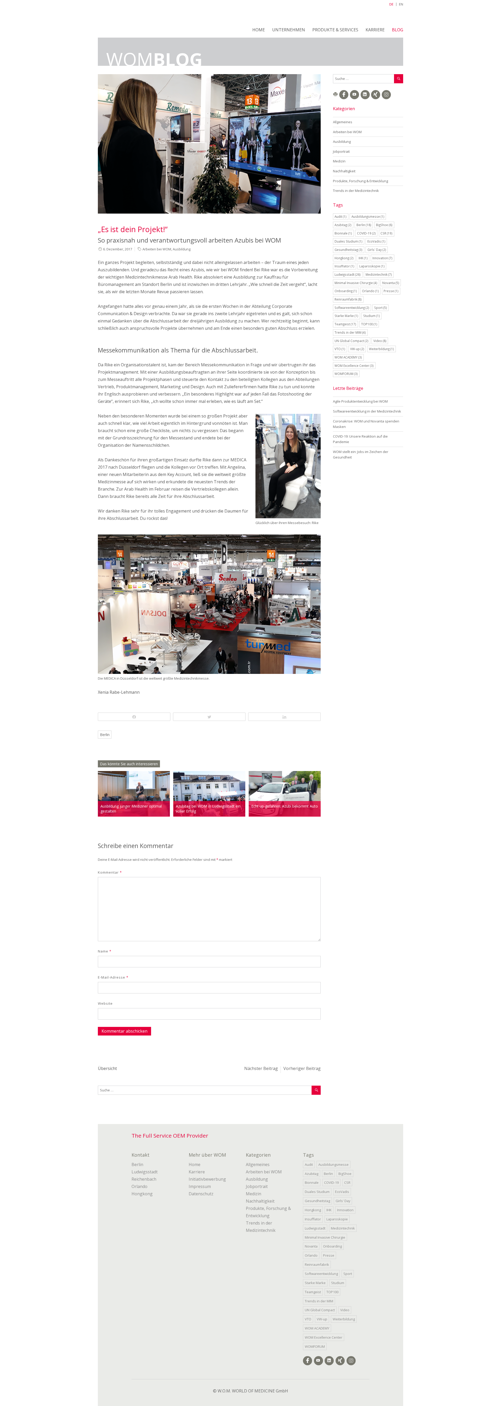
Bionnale (343, 233)
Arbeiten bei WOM (156, 249)
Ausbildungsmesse (367, 216)
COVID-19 (366, 233)
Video (379, 341)
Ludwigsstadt (348, 274)
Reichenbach (144, 1179)
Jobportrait (341, 151)
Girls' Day (376, 250)
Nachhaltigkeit (344, 171)
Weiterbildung (381, 349)
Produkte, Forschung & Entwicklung (360, 181)
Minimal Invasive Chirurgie (356, 283)
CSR (386, 233)
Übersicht (107, 1068)
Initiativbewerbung (207, 1179)
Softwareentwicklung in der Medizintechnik (367, 411)
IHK (363, 258)
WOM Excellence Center (354, 365)
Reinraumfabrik (348, 299)
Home (258, 30)
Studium (371, 316)
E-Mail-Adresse (113, 977)
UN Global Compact (351, 341)
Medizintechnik (379, 274)
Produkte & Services (335, 30)
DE (391, 4)
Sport (380, 307)
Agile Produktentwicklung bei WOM (360, 401)
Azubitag (343, 225)
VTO (340, 349)
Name (104, 951)
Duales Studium (348, 241)
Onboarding (346, 291)
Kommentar (110, 872)
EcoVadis (376, 241)
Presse (391, 291)
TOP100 (369, 324)
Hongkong (344, 258)
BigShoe (384, 225)
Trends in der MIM (350, 332)
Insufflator (344, 266)
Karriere (375, 30)
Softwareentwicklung (352, 307)
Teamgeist (345, 324)
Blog (397, 30)
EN (401, 4)
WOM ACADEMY (348, 357)
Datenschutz (201, 1194)
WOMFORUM (346, 374)
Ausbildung (181, 249)
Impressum (200, 1186)
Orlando (370, 291)
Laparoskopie (372, 266)
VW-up (357, 349)
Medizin (339, 161)
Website (105, 1003)
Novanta (390, 283)
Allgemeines (342, 122)
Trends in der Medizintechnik (356, 190)
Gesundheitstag (348, 250)
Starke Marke (346, 316)
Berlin (105, 734)
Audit (341, 216)
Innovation (382, 258)
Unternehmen (288, 30)
